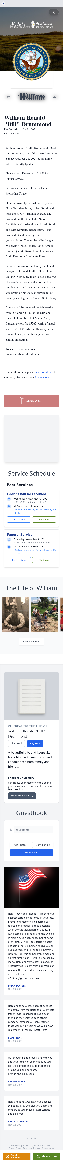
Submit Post (31, 852)
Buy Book (35, 743)
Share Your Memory (22, 795)
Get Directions (19, 519)
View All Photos (31, 641)
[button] (31, 887)
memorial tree (44, 372)
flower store (42, 377)
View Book (16, 743)
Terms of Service (41, 1148)
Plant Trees (44, 519)
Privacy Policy (22, 1148)
